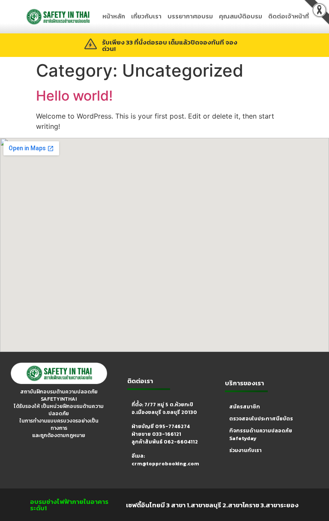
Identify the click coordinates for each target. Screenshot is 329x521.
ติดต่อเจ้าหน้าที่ (288, 16)
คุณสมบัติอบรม (240, 16)
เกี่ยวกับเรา (146, 16)
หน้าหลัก (113, 16)
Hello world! (74, 95)
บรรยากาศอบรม (190, 16)
